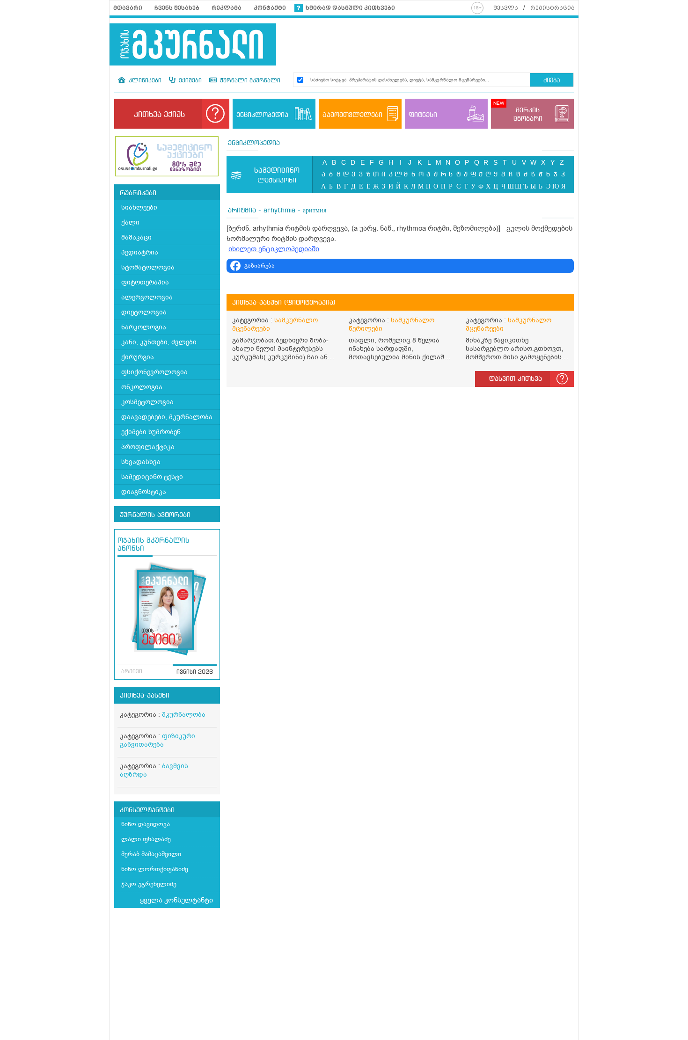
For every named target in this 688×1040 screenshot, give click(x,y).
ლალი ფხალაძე (146, 839)
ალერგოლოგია (147, 297)
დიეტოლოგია (144, 312)
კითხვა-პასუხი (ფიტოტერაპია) (284, 302)
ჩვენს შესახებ (176, 8)
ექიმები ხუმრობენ (151, 432)
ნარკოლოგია (143, 327)
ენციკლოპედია (254, 143)
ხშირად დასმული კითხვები (350, 8)
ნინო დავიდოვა (145, 824)
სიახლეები (139, 207)
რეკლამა (227, 8)
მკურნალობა (183, 714)
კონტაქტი (270, 8)
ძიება (551, 81)
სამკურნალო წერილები (391, 324)
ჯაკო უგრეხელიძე (148, 884)
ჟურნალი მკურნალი (249, 81)
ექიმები (189, 81)
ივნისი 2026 (194, 672)
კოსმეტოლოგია (147, 402)
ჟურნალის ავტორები (155, 515)
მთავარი (127, 8)
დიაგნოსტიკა (143, 491)
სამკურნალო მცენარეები (275, 324)
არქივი (131, 672)
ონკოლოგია (141, 387)
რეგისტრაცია (552, 8)
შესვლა (505, 8)
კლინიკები (144, 81)
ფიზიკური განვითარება (157, 740)
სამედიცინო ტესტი (152, 477)
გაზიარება (259, 266)
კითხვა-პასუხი (144, 695)
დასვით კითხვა (515, 379)
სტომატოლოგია (148, 267)
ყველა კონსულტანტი (176, 900)
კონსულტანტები (147, 810)
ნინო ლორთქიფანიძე (154, 869)
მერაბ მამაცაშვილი (151, 854)
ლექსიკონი (277, 175)
